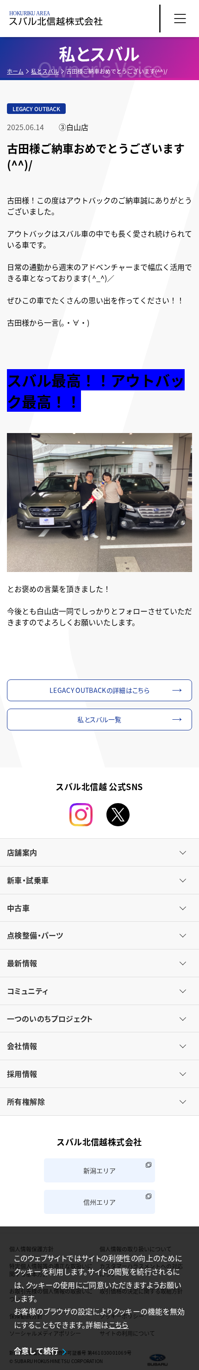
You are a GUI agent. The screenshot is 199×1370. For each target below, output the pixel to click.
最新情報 (22, 962)
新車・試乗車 (28, 880)
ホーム (15, 71)
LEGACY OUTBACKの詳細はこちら (99, 690)
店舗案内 (22, 852)
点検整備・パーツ (35, 935)
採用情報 (22, 1073)
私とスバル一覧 (99, 719)
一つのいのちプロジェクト (50, 1018)
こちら (119, 1324)
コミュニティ (27, 990)
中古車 (18, 907)
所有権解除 (26, 1101)
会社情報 (22, 1045)
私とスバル (45, 71)
